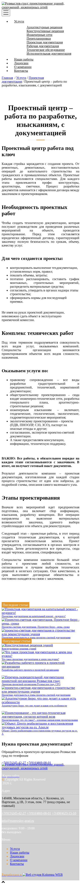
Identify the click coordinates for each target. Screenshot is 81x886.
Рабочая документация (43, 46)
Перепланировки (39, 38)
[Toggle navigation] (6, 12)
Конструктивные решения (45, 31)
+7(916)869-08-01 (39, 813)
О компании (23, 67)
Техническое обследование (46, 50)
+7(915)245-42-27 (14, 813)
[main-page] (40, 7)
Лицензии (21, 63)
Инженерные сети (39, 35)
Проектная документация (45, 42)
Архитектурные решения (44, 27)
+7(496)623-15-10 (64, 813)
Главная (7, 78)
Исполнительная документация (49, 53)
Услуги (19, 21)
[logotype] (40, 768)
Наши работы (23, 59)
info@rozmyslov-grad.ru (18, 821)
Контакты (21, 70)
